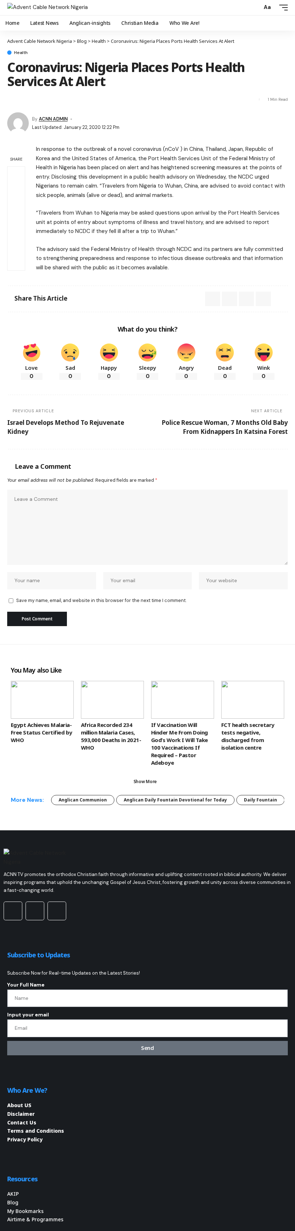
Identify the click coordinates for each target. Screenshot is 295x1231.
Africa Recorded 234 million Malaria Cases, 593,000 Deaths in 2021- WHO (111, 736)
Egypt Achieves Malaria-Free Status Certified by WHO (41, 732)
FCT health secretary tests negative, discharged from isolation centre (247, 736)
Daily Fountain (260, 800)
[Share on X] (12, 99)
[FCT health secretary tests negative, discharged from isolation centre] (252, 700)
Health (21, 52)
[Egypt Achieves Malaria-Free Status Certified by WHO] (42, 700)
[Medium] (35, 911)
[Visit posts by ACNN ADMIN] (18, 123)
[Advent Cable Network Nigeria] (47, 7)
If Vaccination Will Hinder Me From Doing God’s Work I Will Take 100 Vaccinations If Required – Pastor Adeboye (179, 743)
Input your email (28, 1014)
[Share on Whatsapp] (16, 192)
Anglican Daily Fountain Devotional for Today (175, 800)
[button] (254, 7)
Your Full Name (26, 984)
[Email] (25, 99)
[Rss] (56, 911)
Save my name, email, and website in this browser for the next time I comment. (101, 600)
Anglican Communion (83, 800)
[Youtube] (13, 911)
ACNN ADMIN (53, 119)
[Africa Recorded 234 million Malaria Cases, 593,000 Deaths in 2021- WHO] (112, 700)
